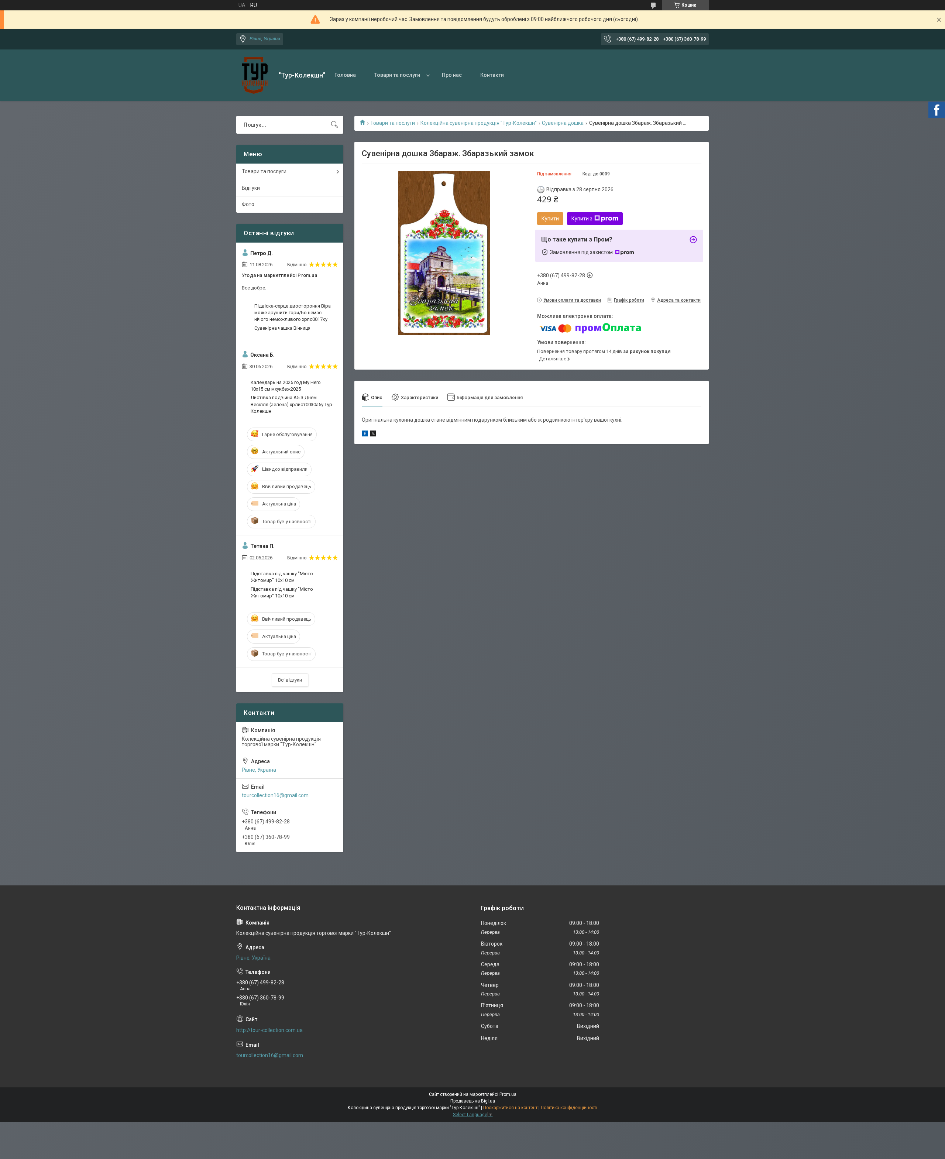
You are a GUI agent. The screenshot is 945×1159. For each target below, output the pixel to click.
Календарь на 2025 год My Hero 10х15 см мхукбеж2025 (286, 386)
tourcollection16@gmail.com (275, 795)
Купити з (581, 219)
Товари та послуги (397, 75)
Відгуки (251, 188)
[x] (373, 435)
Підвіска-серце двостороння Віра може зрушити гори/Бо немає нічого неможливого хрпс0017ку (292, 312)
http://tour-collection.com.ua (269, 1030)
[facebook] (365, 435)
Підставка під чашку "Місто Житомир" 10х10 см (282, 577)
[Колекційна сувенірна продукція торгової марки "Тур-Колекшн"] (254, 75)
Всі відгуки (290, 680)
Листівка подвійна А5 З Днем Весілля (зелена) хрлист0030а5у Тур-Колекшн (292, 404)
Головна (345, 75)
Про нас (452, 75)
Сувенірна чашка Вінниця (282, 328)
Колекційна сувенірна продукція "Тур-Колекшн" (478, 123)
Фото (248, 204)
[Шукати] (334, 125)
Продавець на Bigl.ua (472, 1101)
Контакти (492, 75)
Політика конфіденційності (569, 1107)
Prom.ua (507, 1094)
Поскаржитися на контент (510, 1107)
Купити (550, 219)
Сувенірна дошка (563, 123)
